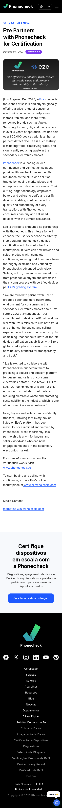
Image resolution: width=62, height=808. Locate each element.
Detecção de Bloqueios (31, 752)
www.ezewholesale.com (39, 485)
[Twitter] (16, 657)
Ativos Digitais (31, 716)
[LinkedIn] (36, 657)
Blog (31, 698)
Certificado (31, 668)
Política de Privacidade (29, 789)
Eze (41, 99)
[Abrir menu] (57, 6)
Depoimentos (31, 710)
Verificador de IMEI (31, 770)
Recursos (31, 692)
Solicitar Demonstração (31, 722)
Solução (31, 674)
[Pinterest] (56, 657)
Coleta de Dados (31, 728)
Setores (31, 680)
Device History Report (31, 764)
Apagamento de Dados (31, 734)
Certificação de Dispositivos (31, 740)
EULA (39, 784)
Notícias (31, 704)
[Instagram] (26, 657)
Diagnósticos (31, 746)
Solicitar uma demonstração (31, 598)
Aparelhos (31, 686)
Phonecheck (11, 163)
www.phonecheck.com (18, 467)
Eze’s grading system (22, 287)
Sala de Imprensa (16, 23)
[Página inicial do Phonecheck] (18, 7)
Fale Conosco (23, 784)
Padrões (31, 776)
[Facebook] (6, 657)
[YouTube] (46, 657)
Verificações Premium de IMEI (31, 758)
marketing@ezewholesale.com (23, 509)
